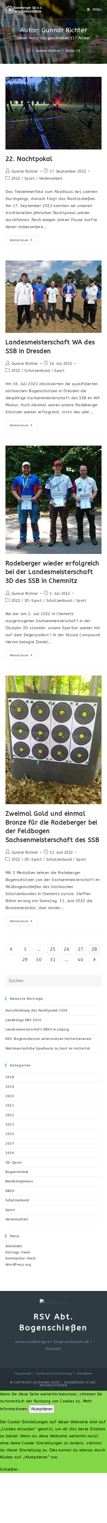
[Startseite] (28, 51)
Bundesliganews (19, 1181)
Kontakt (53, 1348)
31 (53, 960)
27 (81, 949)
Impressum (23, 1373)
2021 (9, 1105)
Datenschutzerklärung (54, 1373)
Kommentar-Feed (20, 1258)
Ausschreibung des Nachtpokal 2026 (36, 1010)
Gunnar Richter (24, 171)
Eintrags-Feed (17, 1252)
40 (81, 960)
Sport (29, 178)
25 (53, 949)
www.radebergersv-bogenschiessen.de (52, 1341)
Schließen (9, 1469)
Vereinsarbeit (51, 178)
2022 (15, 178)
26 (67, 949)
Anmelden (13, 1246)
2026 (9, 1153)
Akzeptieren (41, 1409)
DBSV (10, 1191)
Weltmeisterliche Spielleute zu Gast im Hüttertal (47, 1048)
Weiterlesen (23, 241)
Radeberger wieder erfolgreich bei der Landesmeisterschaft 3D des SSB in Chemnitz (52, 572)
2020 (9, 1096)
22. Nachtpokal (29, 159)
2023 (9, 1124)
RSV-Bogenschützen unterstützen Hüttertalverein (48, 1039)
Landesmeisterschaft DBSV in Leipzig (37, 1029)
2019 (9, 1087)
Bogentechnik (16, 1172)
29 (25, 960)
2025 (9, 1143)
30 (39, 960)
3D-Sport (33, 600)
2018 (9, 1077)
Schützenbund (37, 371)
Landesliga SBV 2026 (23, 1020)
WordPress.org (18, 1264)
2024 (9, 1134)
